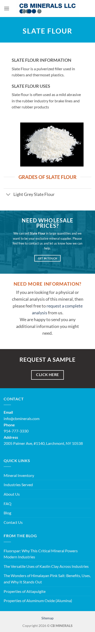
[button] (7, 8)
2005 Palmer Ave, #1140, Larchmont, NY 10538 (43, 443)
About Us (12, 494)
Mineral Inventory (19, 475)
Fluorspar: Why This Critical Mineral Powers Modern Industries (41, 553)
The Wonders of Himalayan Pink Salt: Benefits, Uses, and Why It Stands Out (47, 578)
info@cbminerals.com (21, 418)
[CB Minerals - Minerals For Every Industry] (47, 8)
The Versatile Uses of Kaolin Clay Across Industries (46, 566)
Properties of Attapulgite (25, 591)
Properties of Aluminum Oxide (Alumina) (38, 600)
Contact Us (13, 522)
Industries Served (18, 484)
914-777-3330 (16, 431)
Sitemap (47, 618)
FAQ (7, 503)
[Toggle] (8, 195)
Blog (7, 512)
